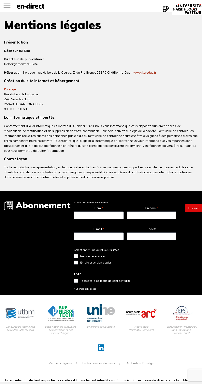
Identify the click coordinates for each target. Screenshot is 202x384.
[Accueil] (30, 6)
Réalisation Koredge (140, 363)
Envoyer (193, 208)
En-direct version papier (95, 262)
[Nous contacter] (166, 9)
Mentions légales (60, 363)
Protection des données (98, 363)
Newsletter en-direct (93, 256)
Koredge (10, 89)
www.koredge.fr (144, 72)
